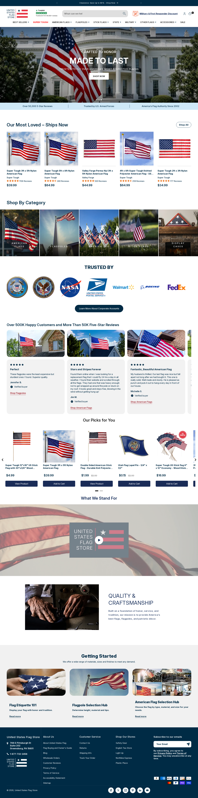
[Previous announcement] (57, 3)
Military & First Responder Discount (159, 13)
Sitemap (47, 783)
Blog (45, 753)
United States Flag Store (26, 790)
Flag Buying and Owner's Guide (57, 748)
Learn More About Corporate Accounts (99, 308)
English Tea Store (124, 748)
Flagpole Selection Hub (89, 705)
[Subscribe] (188, 744)
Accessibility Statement (54, 778)
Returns (83, 748)
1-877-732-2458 (18, 754)
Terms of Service (51, 773)
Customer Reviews (52, 763)
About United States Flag (54, 743)
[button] (21, 22)
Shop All (183, 124)
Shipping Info (85, 753)
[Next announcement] (141, 3)
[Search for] (124, 14)
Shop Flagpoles (18, 393)
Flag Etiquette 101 (22, 705)
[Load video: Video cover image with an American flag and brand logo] (99, 540)
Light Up (120, 753)
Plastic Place (122, 763)
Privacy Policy (49, 768)
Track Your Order (87, 758)
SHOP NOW (99, 76)
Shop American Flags (81, 407)
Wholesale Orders (51, 758)
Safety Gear (121, 743)
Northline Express (124, 758)
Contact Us (84, 743)
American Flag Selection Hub (157, 702)
